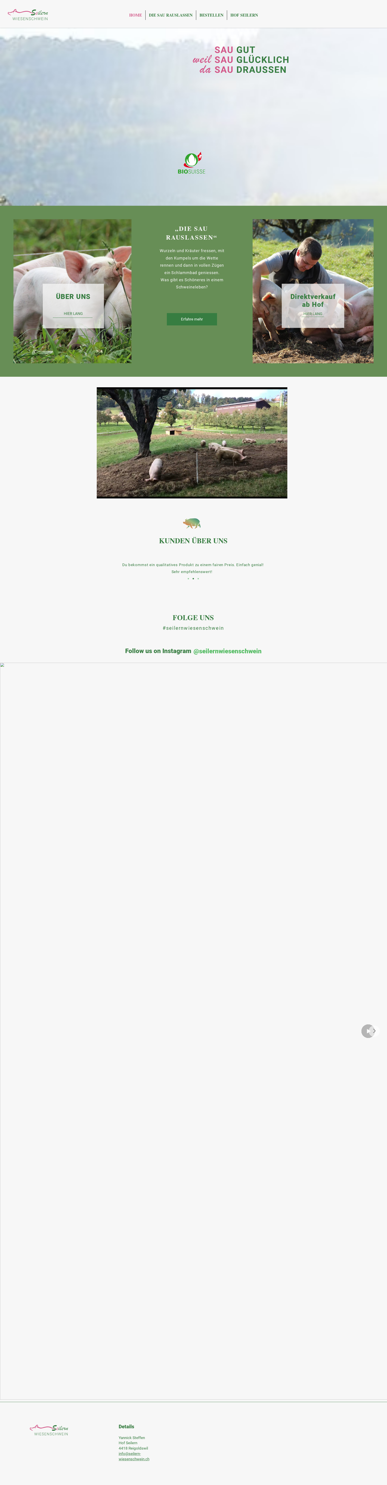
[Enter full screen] (281, 492)
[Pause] (102, 492)
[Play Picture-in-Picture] (274, 492)
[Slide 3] (198, 578)
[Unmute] (110, 492)
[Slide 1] (188, 578)
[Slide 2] (193, 578)
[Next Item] (374, 1031)
